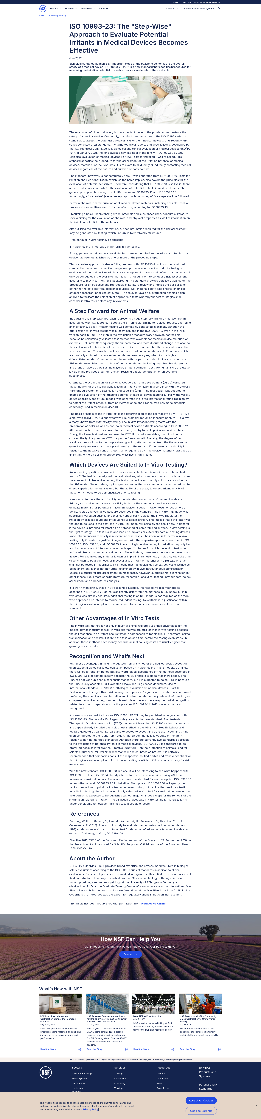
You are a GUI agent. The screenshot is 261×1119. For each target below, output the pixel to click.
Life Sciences (78, 1083)
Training (118, 1088)
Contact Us (162, 1078)
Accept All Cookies (201, 1100)
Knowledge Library (57, 15)
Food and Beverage (82, 1073)
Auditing (118, 1073)
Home (41, 15)
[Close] (257, 1105)
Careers (176, 2)
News (159, 1083)
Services (69, 8)
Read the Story (48, 1049)
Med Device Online (153, 903)
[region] (130, 1105)
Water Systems (79, 1078)
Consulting (119, 1083)
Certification (120, 1078)
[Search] (219, 8)
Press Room (163, 1088)
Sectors (54, 8)
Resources (86, 8)
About (102, 8)
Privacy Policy (90, 1109)
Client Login (186, 2)
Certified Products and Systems (207, 1072)
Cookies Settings (201, 1110)
